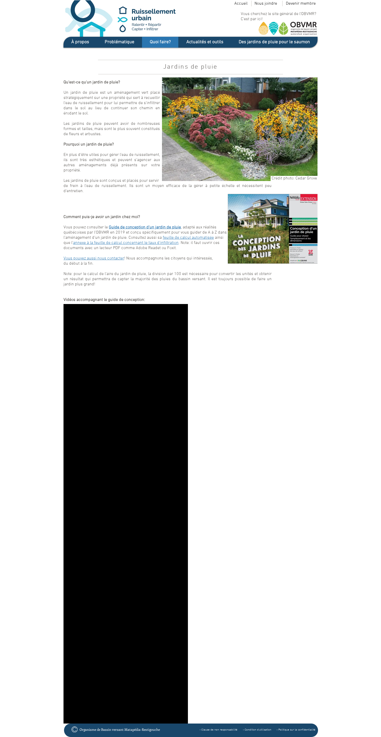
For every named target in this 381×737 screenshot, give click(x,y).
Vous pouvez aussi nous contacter (94, 258)
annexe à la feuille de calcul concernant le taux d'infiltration (126, 242)
